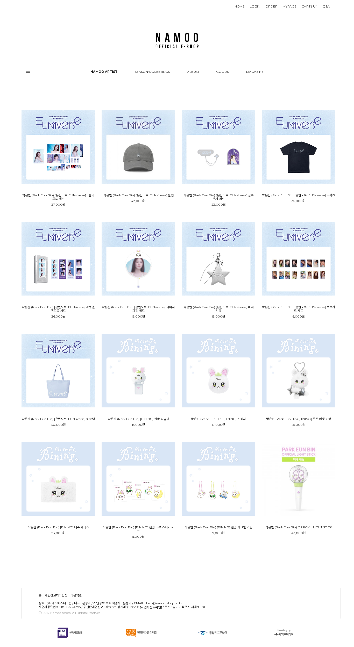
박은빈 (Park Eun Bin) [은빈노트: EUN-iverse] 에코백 (58, 419)
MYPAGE (289, 6)
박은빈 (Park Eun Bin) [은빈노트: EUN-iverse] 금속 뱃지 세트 (218, 197)
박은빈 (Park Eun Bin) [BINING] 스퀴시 (218, 419)
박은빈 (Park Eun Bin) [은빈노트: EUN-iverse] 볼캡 (138, 195)
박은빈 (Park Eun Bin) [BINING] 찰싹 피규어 (138, 419)
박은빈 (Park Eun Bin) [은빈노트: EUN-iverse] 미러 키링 (218, 309)
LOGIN (255, 6)
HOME (240, 6)
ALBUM (193, 72)
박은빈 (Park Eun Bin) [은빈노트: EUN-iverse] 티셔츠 (298, 195)
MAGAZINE (255, 72)
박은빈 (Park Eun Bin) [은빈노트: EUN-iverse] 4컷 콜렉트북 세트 (58, 309)
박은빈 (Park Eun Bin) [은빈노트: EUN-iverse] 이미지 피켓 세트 (138, 309)
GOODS (222, 72)
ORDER (271, 6)
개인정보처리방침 (56, 595)
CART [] (309, 6)
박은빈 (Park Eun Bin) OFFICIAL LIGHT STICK (298, 527)
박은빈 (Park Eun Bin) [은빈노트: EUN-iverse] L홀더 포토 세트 (58, 197)
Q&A (326, 6)
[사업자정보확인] (151, 607)
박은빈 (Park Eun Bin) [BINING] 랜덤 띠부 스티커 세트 (138, 529)
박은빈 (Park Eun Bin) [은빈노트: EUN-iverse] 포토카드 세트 (298, 309)
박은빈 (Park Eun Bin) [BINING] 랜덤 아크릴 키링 (218, 527)
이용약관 (76, 595)
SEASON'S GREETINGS (152, 72)
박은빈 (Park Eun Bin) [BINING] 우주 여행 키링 (298, 419)
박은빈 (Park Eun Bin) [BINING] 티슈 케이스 (58, 527)
